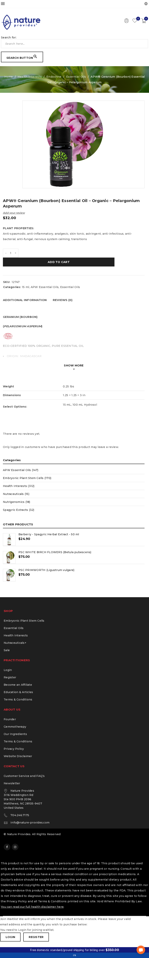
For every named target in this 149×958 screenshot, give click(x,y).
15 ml (25, 287)
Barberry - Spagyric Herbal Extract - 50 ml (48, 534)
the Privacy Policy (14, 901)
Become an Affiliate (18, 684)
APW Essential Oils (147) (20, 470)
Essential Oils (76, 76)
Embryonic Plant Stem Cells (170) (27, 478)
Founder (10, 719)
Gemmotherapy (15, 726)
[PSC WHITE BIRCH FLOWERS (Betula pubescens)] (9, 557)
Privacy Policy (14, 749)
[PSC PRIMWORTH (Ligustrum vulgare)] (9, 575)
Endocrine (53, 76)
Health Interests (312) (19, 486)
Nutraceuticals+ (15, 643)
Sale (7, 650)
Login (8, 670)
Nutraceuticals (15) (16, 494)
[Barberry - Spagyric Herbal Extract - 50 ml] (9, 539)
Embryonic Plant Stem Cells (24, 620)
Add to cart (59, 262)
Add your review (14, 212)
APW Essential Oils (45, 287)
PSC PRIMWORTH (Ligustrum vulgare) (46, 570)
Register (10, 677)
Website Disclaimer (18, 756)
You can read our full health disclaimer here (32, 907)
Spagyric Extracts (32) (18, 510)
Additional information (25, 300)
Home (8, 76)
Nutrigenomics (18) (16, 502)
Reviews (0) (63, 300)
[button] (141, 950)
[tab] (25, 300)
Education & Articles (18, 692)
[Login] (126, 22)
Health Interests (30, 76)
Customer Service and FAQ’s (24, 776)
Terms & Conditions (18, 699)
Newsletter (12, 783)
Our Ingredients (15, 734)
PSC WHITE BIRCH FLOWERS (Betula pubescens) (54, 552)
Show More (73, 365)
